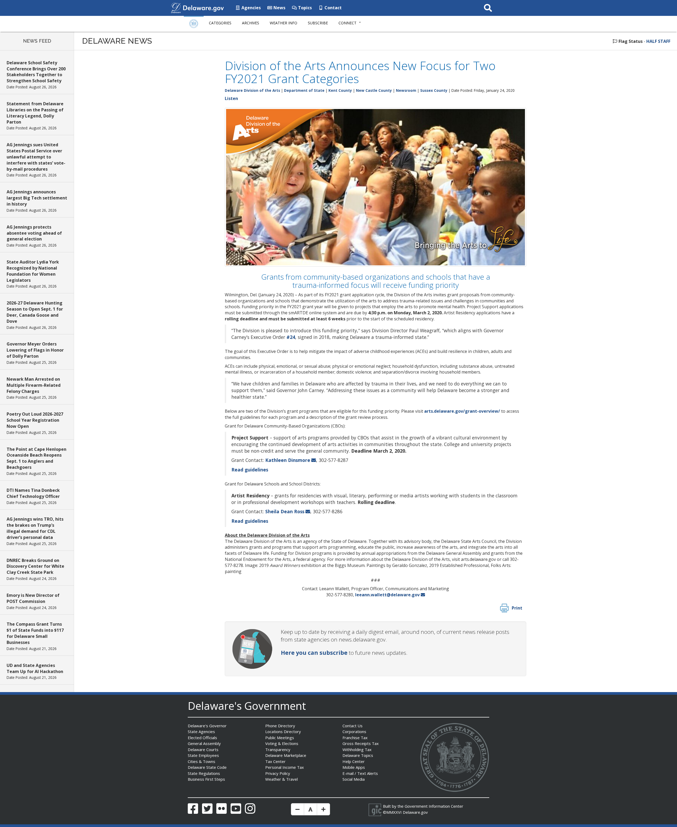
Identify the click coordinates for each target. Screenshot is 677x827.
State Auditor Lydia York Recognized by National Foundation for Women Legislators (33, 271)
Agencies (250, 8)
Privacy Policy (277, 773)
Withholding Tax (357, 749)
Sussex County (433, 90)
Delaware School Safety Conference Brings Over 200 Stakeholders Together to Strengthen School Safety (36, 72)
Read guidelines (249, 469)
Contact (332, 8)
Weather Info (283, 22)
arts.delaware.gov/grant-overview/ (462, 411)
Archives (250, 22)
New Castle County (374, 90)
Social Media (353, 779)
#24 (290, 337)
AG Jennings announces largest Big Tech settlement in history (37, 198)
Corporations (354, 731)
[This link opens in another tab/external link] (176, 7)
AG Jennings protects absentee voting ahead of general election (34, 233)
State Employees (203, 755)
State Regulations (204, 773)
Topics (304, 8)
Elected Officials (202, 737)
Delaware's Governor (207, 725)
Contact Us (352, 725)
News (278, 8)
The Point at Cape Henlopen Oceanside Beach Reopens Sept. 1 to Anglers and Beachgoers (36, 458)
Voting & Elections (281, 743)
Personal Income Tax (284, 767)
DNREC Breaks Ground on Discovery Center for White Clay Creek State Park (35, 566)
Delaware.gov (415, 812)
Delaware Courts (203, 749)
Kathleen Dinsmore (287, 460)
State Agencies (201, 731)
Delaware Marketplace (285, 755)
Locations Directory (283, 731)
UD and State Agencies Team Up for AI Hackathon (35, 668)
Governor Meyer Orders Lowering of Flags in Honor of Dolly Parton (35, 350)
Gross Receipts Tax (360, 743)
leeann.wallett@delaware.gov (387, 595)
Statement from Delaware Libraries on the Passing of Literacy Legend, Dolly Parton (35, 113)
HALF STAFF (658, 41)
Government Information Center (434, 806)
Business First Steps (206, 779)
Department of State (304, 90)
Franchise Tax (355, 737)
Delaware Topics (357, 755)
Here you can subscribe (314, 652)
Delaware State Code (207, 767)
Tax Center (275, 761)
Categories (220, 22)
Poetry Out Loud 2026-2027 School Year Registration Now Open (35, 420)
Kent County (340, 90)
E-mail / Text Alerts (360, 773)
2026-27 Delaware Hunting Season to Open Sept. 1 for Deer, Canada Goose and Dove (35, 312)
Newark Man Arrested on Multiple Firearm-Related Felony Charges (34, 385)
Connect (347, 22)
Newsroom (406, 90)
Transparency (277, 749)
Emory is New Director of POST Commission (33, 598)
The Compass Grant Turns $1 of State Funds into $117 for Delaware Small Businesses (35, 633)
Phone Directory (280, 725)
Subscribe (318, 22)
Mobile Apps (353, 767)
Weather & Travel (281, 779)
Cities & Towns (201, 761)
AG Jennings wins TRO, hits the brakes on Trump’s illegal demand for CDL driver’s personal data (35, 528)
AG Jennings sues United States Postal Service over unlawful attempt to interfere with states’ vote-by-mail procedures (36, 157)
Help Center (353, 761)
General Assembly (204, 743)
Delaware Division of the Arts (252, 90)
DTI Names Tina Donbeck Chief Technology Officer (33, 493)
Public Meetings (279, 737)
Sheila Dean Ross (284, 511)
